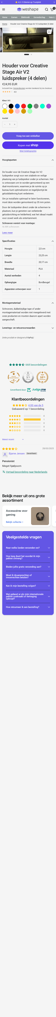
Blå (17, 106)
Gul (4, 111)
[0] (51, 9)
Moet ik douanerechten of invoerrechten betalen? (19, 576)
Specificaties (8, 241)
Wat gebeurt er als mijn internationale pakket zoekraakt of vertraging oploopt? (24, 596)
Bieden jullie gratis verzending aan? (23, 566)
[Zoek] (46, 9)
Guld (23, 111)
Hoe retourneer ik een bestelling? (22, 607)
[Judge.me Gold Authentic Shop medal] (28, 377)
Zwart (11, 106)
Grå (36, 106)
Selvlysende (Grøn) (29, 111)
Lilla (48, 106)
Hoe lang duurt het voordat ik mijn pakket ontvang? (23, 557)
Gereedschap (39, 17)
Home (4, 17)
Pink (17, 111)
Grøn (29, 106)
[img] (9, 448)
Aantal (5, 118)
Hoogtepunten (9, 160)
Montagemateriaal (11, 303)
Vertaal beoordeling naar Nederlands (26, 471)
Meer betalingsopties (28, 151)
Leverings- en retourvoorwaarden (18, 328)
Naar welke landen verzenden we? (23, 547)
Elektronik (25, 17)
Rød (23, 106)
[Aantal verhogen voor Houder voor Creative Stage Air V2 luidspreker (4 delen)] (14, 124)
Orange (11, 111)
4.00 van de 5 (35, 405)
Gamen (14, 17)
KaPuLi (30, 337)
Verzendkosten (19, 88)
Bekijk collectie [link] (13, 522)
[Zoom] (49, 31)
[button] (15, 419)
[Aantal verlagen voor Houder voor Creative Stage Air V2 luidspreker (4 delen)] (4, 124)
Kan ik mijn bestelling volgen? (21, 585)
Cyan (42, 106)
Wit (4, 106)
